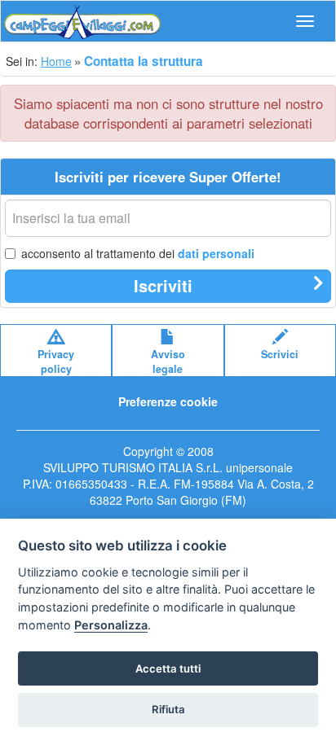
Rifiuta (168, 709)
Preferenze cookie (168, 401)
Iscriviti (163, 285)
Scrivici (279, 354)
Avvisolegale (168, 361)
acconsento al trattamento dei (137, 253)
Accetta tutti (168, 668)
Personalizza (111, 625)
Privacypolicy (56, 361)
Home (56, 61)
